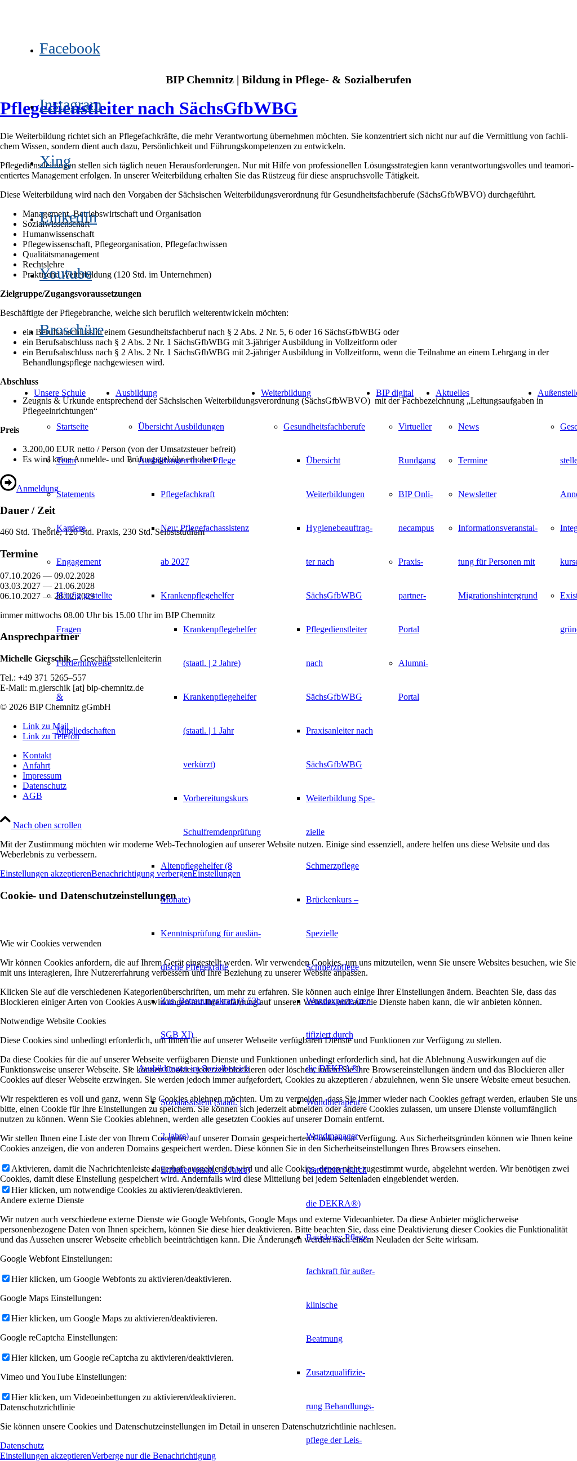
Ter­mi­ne (472, 460)
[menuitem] (86, 427)
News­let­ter (477, 494)
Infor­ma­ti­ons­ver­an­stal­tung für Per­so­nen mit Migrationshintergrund (498, 561)
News (468, 426)
